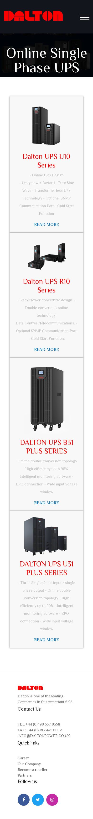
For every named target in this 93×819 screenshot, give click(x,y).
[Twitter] (38, 800)
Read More (46, 224)
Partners (25, 775)
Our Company (29, 764)
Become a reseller (32, 770)
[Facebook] (24, 800)
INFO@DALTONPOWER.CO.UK (44, 736)
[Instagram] (52, 800)
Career (23, 758)
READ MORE (46, 639)
